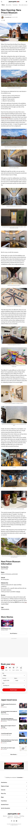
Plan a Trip (3, 793)
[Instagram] (14, 821)
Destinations (4, 782)
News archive (8, 4)
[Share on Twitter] (4, 20)
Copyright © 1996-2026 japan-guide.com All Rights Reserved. (14, 824)
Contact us (16, 816)
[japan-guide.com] (14, 1)
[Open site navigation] (26, 1)
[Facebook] (11, 821)
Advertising (21, 816)
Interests (3, 789)
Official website (5, 609)
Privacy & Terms (17, 817)
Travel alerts (15, 4)
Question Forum (4, 804)
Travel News (4, 801)
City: (3, 673)
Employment (10, 816)
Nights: (15, 678)
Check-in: (4, 678)
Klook (18, 591)
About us (5, 816)
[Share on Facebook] (2, 20)
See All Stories (13, 633)
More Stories (13, 754)
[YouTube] (16, 821)
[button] (26, 782)
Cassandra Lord (8, 17)
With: (3, 683)
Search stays (13, 689)
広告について (10, 817)
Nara (12, 61)
